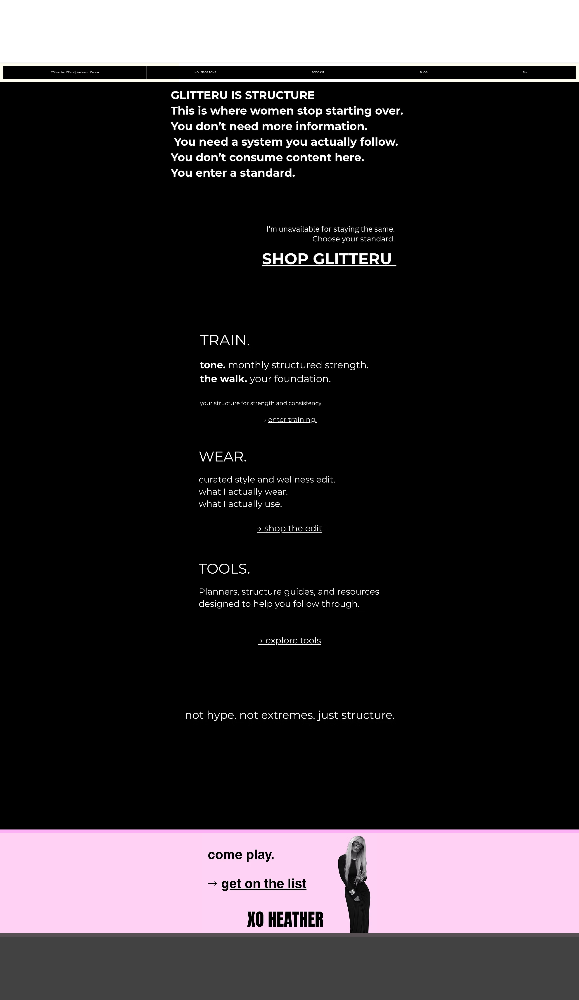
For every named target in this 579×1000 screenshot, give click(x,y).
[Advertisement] (135, 31)
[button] (140, 825)
